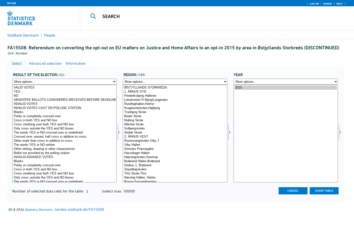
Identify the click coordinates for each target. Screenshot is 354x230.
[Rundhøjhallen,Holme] (175, 104)
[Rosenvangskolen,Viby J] (175, 141)
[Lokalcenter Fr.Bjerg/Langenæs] (175, 100)
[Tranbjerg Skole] (175, 112)
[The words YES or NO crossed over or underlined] (64, 133)
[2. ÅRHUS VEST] (175, 137)
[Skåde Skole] (175, 133)
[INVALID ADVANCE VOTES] (64, 157)
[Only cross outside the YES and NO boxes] (64, 129)
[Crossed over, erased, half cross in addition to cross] (64, 137)
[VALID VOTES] (64, 88)
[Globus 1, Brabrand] (175, 165)
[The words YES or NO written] (64, 145)
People (49, 35)
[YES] (64, 92)
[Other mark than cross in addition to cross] (64, 141)
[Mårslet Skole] (175, 124)
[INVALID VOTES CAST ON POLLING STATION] (64, 108)
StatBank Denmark (23, 35)
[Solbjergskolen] (175, 129)
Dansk (327, 3)
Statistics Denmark (38, 209)
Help (339, 3)
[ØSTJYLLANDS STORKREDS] (175, 88)
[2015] (286, 88)
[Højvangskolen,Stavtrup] (175, 157)
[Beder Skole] (175, 116)
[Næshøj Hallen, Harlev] (175, 178)
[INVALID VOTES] (64, 104)
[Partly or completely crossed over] (64, 116)
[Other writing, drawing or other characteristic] (64, 149)
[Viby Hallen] (175, 145)
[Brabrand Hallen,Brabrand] (175, 161)
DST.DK (11, 3)
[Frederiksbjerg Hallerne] (175, 96)
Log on (314, 3)
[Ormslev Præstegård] (175, 149)
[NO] (64, 96)
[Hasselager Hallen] (175, 153)
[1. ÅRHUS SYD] (175, 92)
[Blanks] (64, 112)
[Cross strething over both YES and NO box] (64, 124)
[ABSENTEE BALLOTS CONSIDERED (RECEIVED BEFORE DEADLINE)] (64, 100)
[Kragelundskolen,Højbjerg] (175, 108)
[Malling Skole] (175, 120)
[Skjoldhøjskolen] (175, 169)
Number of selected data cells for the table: (48, 191)
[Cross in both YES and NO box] (64, 120)
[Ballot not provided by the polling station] (64, 153)
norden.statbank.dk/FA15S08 (79, 209)
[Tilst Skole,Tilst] (175, 174)
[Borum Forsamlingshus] (175, 182)
